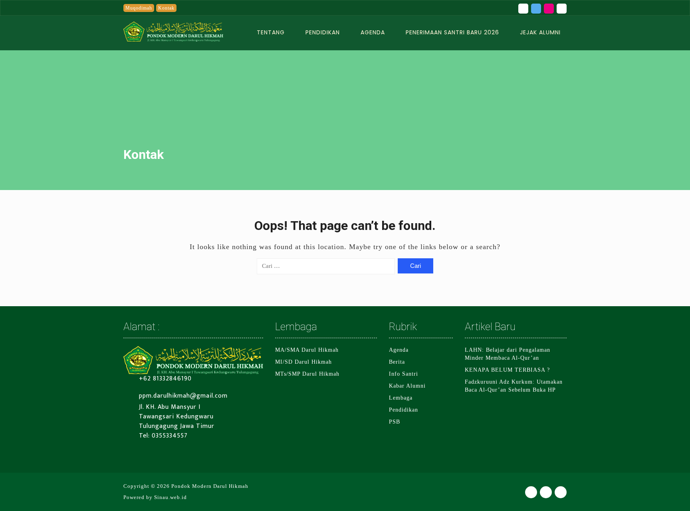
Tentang (271, 32)
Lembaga (400, 398)
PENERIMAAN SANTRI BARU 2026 (452, 32)
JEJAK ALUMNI (540, 32)
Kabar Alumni (407, 386)
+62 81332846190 (165, 378)
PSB (394, 422)
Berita (397, 362)
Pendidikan (322, 32)
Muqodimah (138, 8)
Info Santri (403, 374)
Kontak (166, 8)
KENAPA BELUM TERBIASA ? (507, 370)
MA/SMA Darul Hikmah (307, 350)
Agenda (373, 32)
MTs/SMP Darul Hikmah (307, 374)
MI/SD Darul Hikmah (303, 362)
